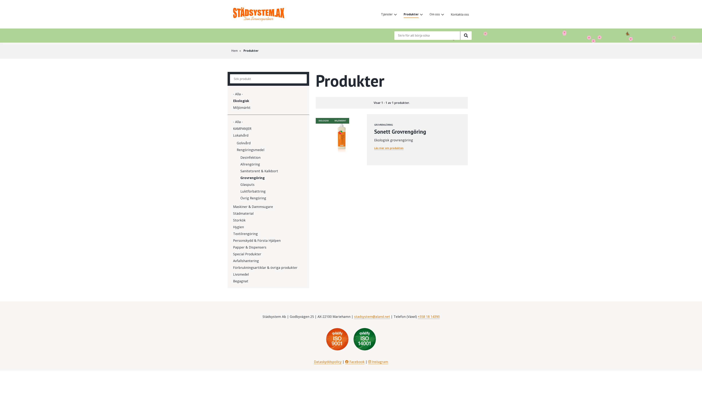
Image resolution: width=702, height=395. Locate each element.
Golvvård (244, 143)
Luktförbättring (253, 191)
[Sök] (466, 35)
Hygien (238, 227)
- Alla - (238, 94)
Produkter (411, 14)
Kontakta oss (460, 14)
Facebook (356, 362)
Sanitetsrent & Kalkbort (259, 171)
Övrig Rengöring (253, 198)
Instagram (379, 362)
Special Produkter (247, 254)
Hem (234, 51)
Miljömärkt (241, 107)
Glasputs (247, 184)
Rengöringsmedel (250, 150)
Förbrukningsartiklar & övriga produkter (265, 267)
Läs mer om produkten (388, 148)
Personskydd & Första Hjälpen (257, 240)
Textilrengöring (245, 234)
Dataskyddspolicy (327, 362)
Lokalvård (240, 135)
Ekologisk (241, 101)
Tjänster (387, 14)
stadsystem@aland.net (372, 316)
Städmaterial (243, 213)
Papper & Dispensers (249, 247)
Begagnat (240, 281)
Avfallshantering (246, 261)
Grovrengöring (252, 178)
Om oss (435, 14)
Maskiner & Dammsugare (253, 206)
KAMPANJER (242, 128)
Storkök (239, 220)
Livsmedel (241, 274)
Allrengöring (250, 164)
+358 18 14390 (429, 316)
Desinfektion (250, 157)
